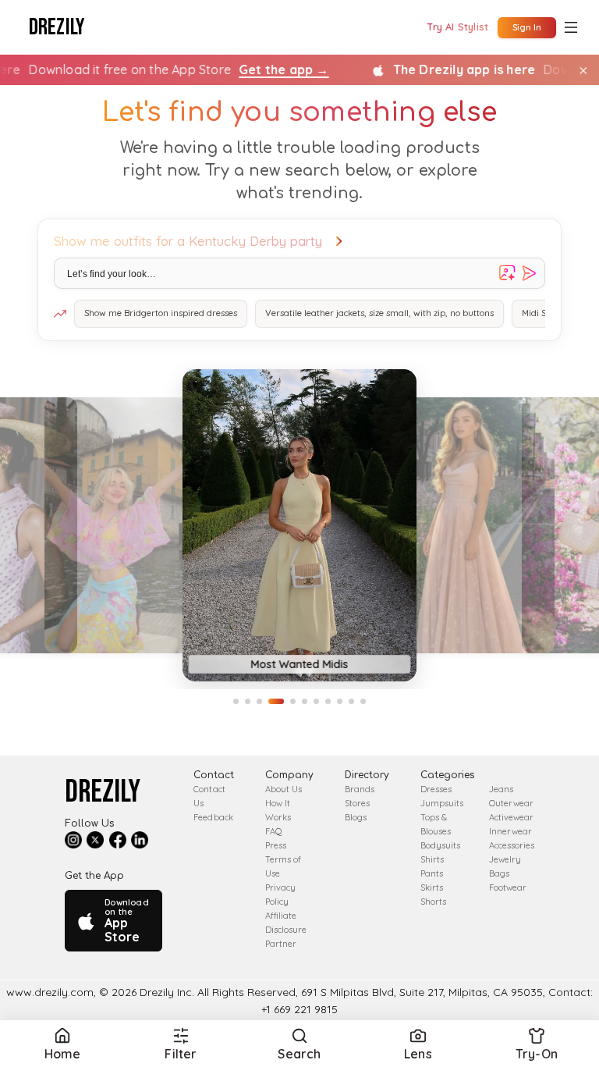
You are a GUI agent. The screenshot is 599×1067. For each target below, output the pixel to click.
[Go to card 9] (339, 701)
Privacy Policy (280, 894)
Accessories (511, 845)
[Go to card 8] (328, 701)
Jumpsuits (441, 803)
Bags (499, 873)
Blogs (356, 817)
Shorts (433, 901)
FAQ (273, 831)
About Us (283, 789)
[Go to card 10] (351, 701)
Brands (359, 789)
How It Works (278, 810)
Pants (431, 873)
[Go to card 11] (363, 701)
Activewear (511, 817)
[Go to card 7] (316, 701)
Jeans (501, 789)
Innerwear (510, 831)
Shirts (432, 859)
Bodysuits (440, 845)
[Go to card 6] (304, 701)
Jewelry (505, 859)
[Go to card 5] (293, 701)
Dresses (436, 789)
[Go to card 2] (247, 701)
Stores (357, 803)
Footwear (507, 887)
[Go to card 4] (276, 701)
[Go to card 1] (236, 701)
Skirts (431, 887)
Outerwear (511, 803)
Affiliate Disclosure (286, 922)
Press (275, 845)
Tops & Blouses (435, 824)
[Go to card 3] (259, 701)
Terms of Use (283, 866)
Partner (280, 943)
